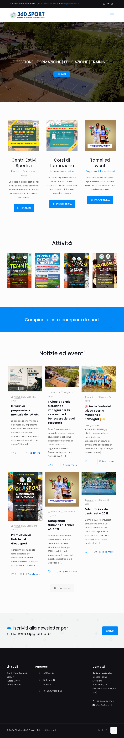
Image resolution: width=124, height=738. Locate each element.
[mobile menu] (112, 15)
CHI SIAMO (61, 74)
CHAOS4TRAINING (52, 691)
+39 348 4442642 (48, 3)
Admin (17, 396)
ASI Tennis (48, 673)
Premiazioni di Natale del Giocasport (21, 539)
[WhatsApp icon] (104, 3)
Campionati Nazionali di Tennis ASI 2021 (61, 525)
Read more (34, 452)
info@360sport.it (70, 3)
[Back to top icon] (113, 730)
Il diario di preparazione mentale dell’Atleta (25, 410)
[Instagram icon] (112, 3)
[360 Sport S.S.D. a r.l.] (27, 15)
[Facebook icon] (108, 3)
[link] (23, 135)
